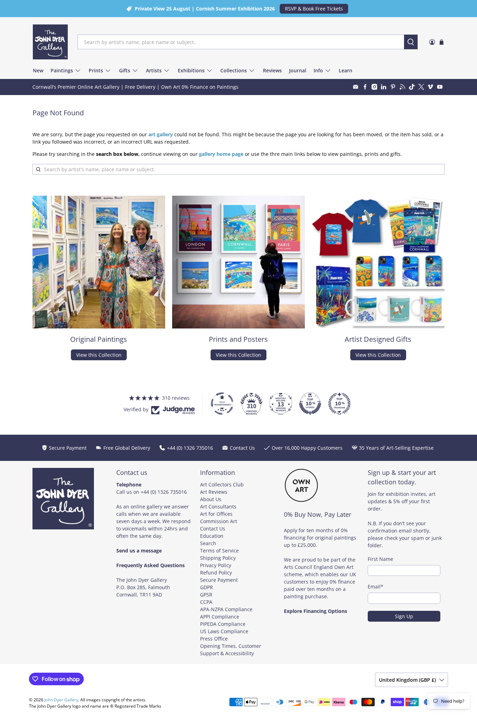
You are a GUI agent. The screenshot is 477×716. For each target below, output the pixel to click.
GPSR (206, 594)
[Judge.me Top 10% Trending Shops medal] (339, 403)
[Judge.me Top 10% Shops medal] (310, 403)
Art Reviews (213, 492)
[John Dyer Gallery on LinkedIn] (384, 87)
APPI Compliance (219, 616)
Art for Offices (216, 514)
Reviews (272, 70)
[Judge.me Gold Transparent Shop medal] (222, 403)
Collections (233, 70)
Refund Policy (216, 572)
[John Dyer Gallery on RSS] (402, 87)
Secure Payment (219, 580)
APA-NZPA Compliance (226, 609)
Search (208, 543)
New (38, 70)
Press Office (214, 638)
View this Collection (99, 355)
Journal (297, 70)
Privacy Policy (215, 565)
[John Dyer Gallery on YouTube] (440, 87)
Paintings (62, 70)
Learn (345, 70)
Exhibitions (191, 70)
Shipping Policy (218, 558)
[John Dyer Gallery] (50, 41)
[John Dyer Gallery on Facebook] (365, 87)
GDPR (206, 587)
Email (375, 586)
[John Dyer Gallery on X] (421, 87)
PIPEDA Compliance (222, 624)
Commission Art (218, 521)
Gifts (124, 70)
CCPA (206, 602)
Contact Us (212, 528)
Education (211, 536)
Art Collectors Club (222, 484)
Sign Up (404, 616)
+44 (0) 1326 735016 (164, 492)
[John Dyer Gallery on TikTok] (412, 87)
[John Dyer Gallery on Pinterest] (393, 87)
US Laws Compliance (224, 631)
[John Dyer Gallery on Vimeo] (430, 87)
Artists (154, 70)
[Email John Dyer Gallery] (356, 87)
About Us (210, 499)
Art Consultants (218, 506)
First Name (380, 559)
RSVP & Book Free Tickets (314, 8)
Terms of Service (219, 550)
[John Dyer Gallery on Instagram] (374, 87)
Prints (96, 70)
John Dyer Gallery (61, 699)
